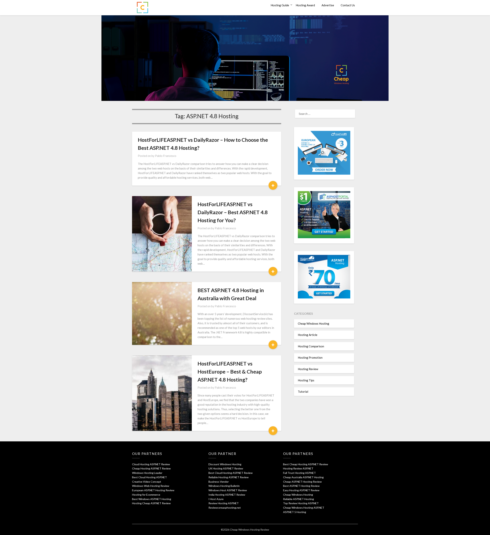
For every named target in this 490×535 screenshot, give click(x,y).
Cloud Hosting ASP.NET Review (151, 464)
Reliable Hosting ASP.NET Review (228, 477)
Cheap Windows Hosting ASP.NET (303, 507)
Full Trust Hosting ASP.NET (299, 472)
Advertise (328, 5)
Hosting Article (307, 334)
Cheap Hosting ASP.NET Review (151, 468)
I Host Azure (216, 499)
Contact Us (348, 5)
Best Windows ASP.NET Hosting (151, 499)
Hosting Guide (280, 5)
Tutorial (303, 391)
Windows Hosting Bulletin (224, 485)
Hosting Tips (306, 380)
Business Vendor (218, 481)
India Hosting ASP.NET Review (226, 494)
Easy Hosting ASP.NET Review (301, 490)
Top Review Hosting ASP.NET (301, 503)
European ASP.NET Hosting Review (153, 490)
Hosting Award (305, 5)
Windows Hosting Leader (147, 472)
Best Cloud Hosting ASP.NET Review (230, 472)
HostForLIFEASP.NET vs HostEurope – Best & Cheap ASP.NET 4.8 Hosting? (230, 371)
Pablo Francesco (165, 155)
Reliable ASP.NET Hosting (298, 499)
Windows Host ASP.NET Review (227, 490)
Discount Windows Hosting (224, 464)
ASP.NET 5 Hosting (294, 512)
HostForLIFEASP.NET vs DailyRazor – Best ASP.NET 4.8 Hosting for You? (233, 212)
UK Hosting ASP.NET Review (225, 468)
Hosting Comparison (311, 346)
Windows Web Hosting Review (150, 485)
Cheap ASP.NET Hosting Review (302, 481)
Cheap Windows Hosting (313, 323)
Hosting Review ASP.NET (298, 468)
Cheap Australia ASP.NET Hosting (303, 477)
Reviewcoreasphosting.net (224, 507)
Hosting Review (308, 369)
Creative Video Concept (146, 481)
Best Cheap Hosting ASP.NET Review (305, 464)
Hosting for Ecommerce (146, 494)
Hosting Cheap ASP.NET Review (151, 503)
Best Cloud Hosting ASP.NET (149, 477)
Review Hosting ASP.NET (223, 503)
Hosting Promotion (310, 357)
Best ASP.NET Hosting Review (301, 485)
